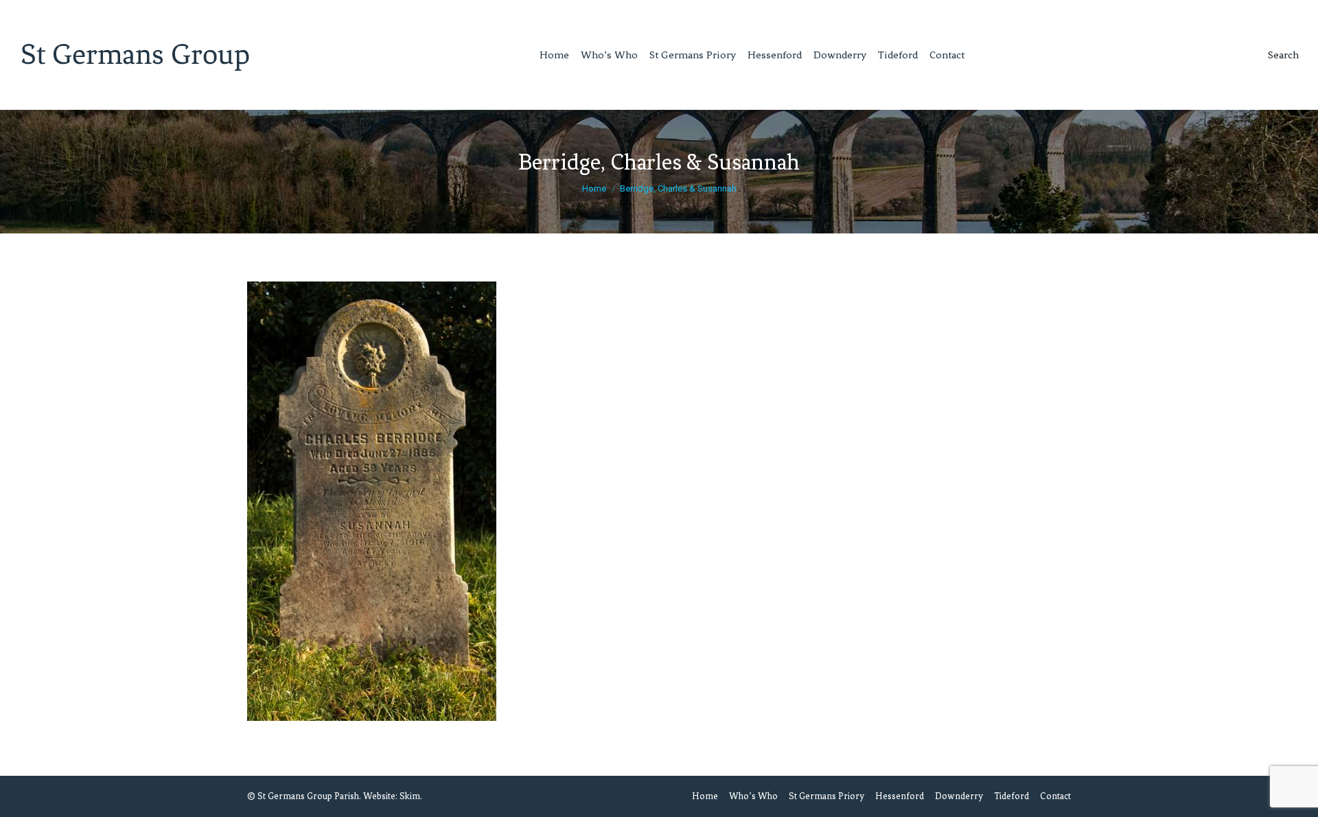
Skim (410, 796)
